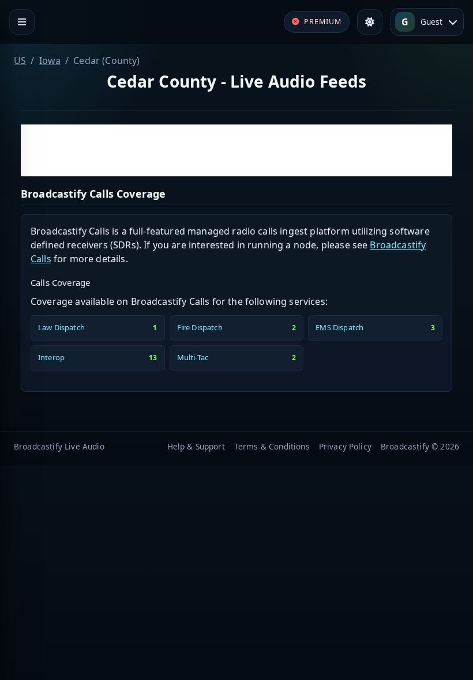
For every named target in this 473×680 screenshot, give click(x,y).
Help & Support (196, 446)
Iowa (50, 60)
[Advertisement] (236, 150)
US (20, 60)
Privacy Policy (345, 446)
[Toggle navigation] (22, 22)
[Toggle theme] (369, 22)
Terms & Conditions (272, 446)
